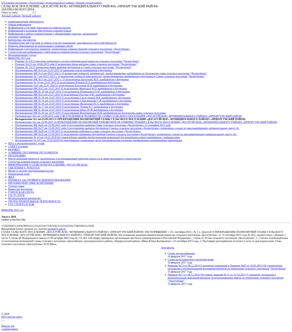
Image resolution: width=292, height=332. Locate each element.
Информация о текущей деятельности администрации (39, 27)
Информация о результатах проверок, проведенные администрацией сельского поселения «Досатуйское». (69, 49)
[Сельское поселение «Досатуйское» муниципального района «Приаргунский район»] (51, 2)
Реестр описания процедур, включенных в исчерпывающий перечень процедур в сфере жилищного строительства (74, 158)
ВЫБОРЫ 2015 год (12, 210)
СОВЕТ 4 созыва (18, 146)
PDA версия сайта (11, 316)
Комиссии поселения (20, 189)
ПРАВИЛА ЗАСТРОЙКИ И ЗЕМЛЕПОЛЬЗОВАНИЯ (39, 180)
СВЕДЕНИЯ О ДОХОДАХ (24, 167)
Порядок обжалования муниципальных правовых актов (40, 46)
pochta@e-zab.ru (56, 228)
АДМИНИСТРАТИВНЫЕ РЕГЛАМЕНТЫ (33, 152)
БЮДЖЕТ (14, 149)
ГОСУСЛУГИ (16, 195)
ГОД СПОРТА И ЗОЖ (21, 204)
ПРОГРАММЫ (17, 155)
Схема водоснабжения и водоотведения (191, 259)
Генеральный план (19, 173)
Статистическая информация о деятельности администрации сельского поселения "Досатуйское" (64, 52)
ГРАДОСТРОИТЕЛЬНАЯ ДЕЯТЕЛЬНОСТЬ (34, 201)
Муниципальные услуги (22, 55)
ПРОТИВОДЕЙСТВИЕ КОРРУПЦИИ (30, 183)
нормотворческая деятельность (26, 21)
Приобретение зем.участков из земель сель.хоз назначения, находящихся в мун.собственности (62, 42)
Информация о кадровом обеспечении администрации (39, 30)
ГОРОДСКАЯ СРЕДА (21, 192)
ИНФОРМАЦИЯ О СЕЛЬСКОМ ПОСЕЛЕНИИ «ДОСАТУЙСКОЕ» (48, 164)
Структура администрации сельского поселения (36, 161)
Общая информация (19, 24)
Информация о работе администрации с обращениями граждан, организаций (52, 33)
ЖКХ (11, 176)
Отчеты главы (16, 186)
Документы (167, 247)
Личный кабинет (11, 15)
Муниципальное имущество (24, 198)
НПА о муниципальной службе (26, 143)
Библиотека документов (22, 39)
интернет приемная (19, 36)
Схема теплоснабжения (181, 253)
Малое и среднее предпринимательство (31, 170)
